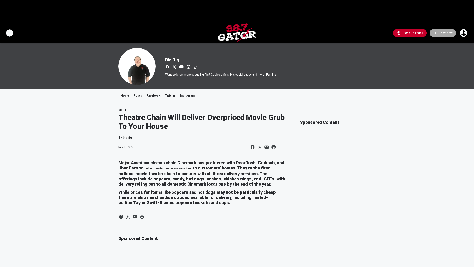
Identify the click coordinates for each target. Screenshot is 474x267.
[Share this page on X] (259, 147)
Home (125, 95)
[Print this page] (273, 147)
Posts (137, 95)
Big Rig (172, 59)
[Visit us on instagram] (188, 67)
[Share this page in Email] (266, 147)
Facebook (153, 95)
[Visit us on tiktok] (195, 67)
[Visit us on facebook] (167, 67)
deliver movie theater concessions (168, 168)
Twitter (170, 95)
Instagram (187, 95)
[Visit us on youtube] (181, 67)
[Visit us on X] (174, 67)
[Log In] (464, 33)
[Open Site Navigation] (9, 33)
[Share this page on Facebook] (252, 147)
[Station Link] (237, 33)
